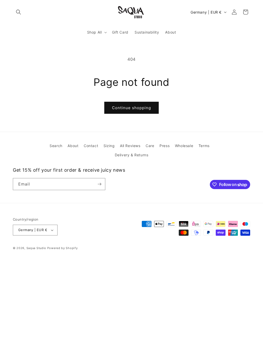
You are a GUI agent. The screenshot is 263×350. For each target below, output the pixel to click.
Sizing (109, 145)
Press (164, 145)
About (73, 145)
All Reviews (130, 145)
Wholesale (184, 145)
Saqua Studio (36, 248)
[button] (18, 12)
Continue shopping (131, 107)
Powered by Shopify (62, 248)
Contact (91, 145)
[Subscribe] (99, 184)
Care (150, 145)
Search (56, 145)
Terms (204, 145)
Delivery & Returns (131, 155)
